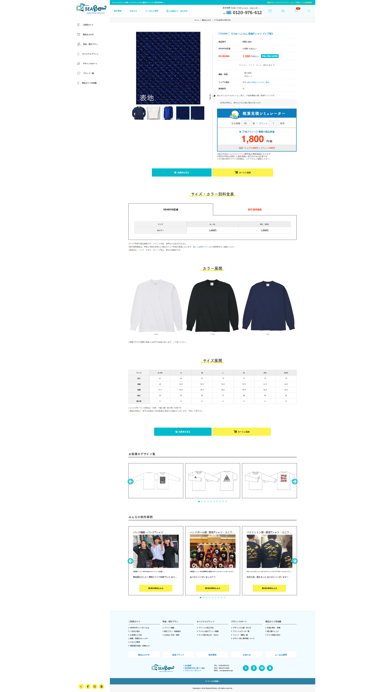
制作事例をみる (156, 588)
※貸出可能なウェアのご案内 (258, 82)
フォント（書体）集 (240, 635)
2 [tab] (202, 501)
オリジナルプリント (206, 621)
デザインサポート (239, 621)
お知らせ (133, 11)
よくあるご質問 (152, 11)
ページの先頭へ (213, 681)
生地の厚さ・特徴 (273, 627)
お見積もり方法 (136, 635)
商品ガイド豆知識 (273, 621)
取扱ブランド (178, 654)
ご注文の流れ (135, 631)
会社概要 (188, 665)
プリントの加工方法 (206, 627)
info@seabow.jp (226, 670)
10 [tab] (226, 501)
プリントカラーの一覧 (241, 631)
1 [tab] (199, 501)
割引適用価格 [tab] (255, 209)
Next (200, 68)
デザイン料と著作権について (243, 638)
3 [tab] (205, 501)
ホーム (196, 20)
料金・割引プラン (170, 621)
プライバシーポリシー (193, 670)
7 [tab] (217, 501)
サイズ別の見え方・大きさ (209, 635)
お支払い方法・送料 (171, 635)
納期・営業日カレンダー (139, 638)
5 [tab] (211, 501)
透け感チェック (273, 631)
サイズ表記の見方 (273, 635)
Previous (136, 68)
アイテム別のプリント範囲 (209, 631)
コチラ (249, 158)
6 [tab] (214, 501)
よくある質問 (281, 654)
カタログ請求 (135, 642)
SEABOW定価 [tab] (170, 209)
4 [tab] (208, 501)
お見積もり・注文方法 (178, 11)
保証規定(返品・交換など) (140, 645)
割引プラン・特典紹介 (172, 631)
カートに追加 (245, 172)
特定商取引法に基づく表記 (195, 668)
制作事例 (117, 11)
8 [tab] (220, 501)
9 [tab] (223, 501)
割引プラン (204, 246)
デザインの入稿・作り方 (242, 627)
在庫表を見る (183, 172)
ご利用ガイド (134, 621)
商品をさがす (206, 20)
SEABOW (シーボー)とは (139, 627)
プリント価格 (169, 627)
